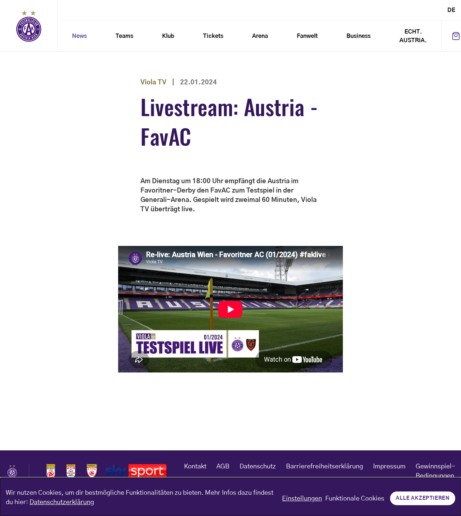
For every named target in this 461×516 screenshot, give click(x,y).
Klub (168, 36)
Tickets (213, 36)
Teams (124, 36)
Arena (260, 36)
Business (358, 36)
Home (29, 26)
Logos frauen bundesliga (71, 471)
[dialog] (230, 497)
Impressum (389, 466)
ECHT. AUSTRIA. (413, 36)
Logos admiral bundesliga (50, 471)
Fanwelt (307, 36)
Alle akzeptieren (422, 498)
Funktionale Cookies (354, 498)
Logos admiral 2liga (92, 471)
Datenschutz (258, 466)
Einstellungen (302, 498)
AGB (222, 466)
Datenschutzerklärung (62, 502)
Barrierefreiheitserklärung (324, 466)
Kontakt (195, 466)
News (79, 36)
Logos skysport (136, 471)
